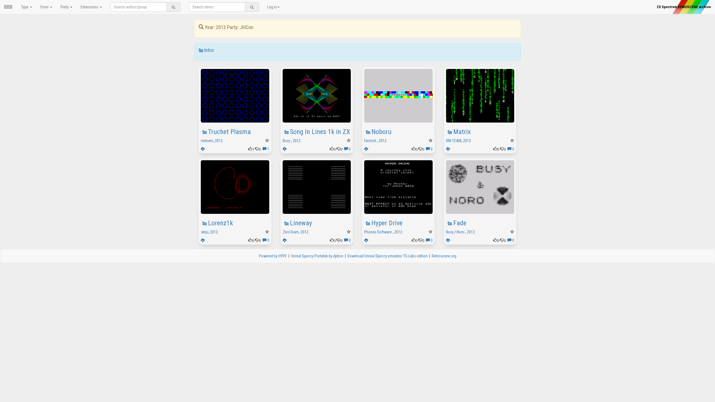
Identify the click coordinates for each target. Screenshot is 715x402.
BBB (8, 7)
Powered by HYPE (273, 256)
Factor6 (370, 140)
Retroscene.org (444, 256)
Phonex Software (378, 232)
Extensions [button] (90, 7)
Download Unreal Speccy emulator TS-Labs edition (387, 256)
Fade (459, 223)
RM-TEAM (453, 140)
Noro (460, 232)
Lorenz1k (220, 223)
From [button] (44, 7)
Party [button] (65, 7)
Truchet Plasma (229, 132)
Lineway (301, 223)
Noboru (381, 132)
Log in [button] (272, 7)
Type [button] (25, 7)
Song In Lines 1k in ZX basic (328, 132)
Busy (286, 140)
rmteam (207, 140)
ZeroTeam (291, 232)
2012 (219, 140)
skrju (204, 232)
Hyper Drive (386, 223)
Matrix (462, 132)
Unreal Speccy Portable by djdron (317, 256)
